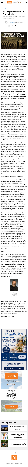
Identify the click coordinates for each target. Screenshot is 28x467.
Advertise (12, 463)
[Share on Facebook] (9, 26)
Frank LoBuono (12, 22)
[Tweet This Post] (12, 26)
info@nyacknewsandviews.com (19, 311)
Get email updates (18, 463)
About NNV (8, 463)
